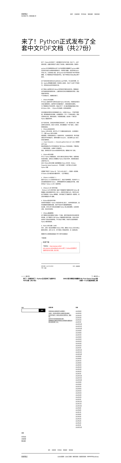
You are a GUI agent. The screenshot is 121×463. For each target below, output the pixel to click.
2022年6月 (78, 388)
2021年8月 (78, 410)
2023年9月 (78, 356)
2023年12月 (79, 350)
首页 (71, 14)
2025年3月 (78, 317)
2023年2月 (78, 371)
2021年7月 (78, 412)
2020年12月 (79, 427)
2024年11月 (79, 326)
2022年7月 (78, 386)
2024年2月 (78, 345)
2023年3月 (78, 369)
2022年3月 (78, 395)
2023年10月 (79, 354)
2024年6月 (78, 337)
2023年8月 (78, 358)
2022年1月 (78, 399)
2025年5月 (78, 313)
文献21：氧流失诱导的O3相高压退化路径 (59, 313)
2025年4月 (78, 315)
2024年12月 (79, 324)
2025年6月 (78, 311)
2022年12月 (79, 375)
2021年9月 (78, 408)
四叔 (45, 268)
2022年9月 (78, 382)
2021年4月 (78, 418)
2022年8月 (78, 384)
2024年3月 (78, 343)
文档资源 (76, 14)
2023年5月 (78, 365)
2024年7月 (78, 334)
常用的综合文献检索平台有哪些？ (57, 311)
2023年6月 (78, 362)
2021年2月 (78, 423)
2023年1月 (78, 373)
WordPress (95, 456)
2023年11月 (79, 352)
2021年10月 (79, 405)
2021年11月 (78, 403)
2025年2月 (78, 319)
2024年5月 (78, 339)
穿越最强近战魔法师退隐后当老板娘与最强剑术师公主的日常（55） (60, 321)
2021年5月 (78, 416)
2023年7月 (78, 360)
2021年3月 (78, 421)
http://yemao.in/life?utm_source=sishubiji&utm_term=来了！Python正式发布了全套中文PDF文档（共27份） (60, 248)
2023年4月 (78, 367)
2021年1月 (78, 425)
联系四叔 (97, 14)
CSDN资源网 (61, 456)
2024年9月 (78, 330)
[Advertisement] (58, 4)
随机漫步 (90, 14)
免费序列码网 (82, 456)
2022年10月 (79, 380)
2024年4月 (78, 341)
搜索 (22, 307)
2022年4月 (78, 393)
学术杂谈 (83, 14)
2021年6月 (78, 414)
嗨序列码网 (75, 456)
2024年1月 (78, 347)
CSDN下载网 (68, 456)
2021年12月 (79, 401)
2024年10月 (79, 328)
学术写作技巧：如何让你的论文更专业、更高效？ (60, 316)
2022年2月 (78, 397)
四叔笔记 (24, 14)
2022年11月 (79, 377)
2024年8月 (78, 332)
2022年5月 (78, 390)
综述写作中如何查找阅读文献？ (56, 318)
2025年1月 (78, 322)
